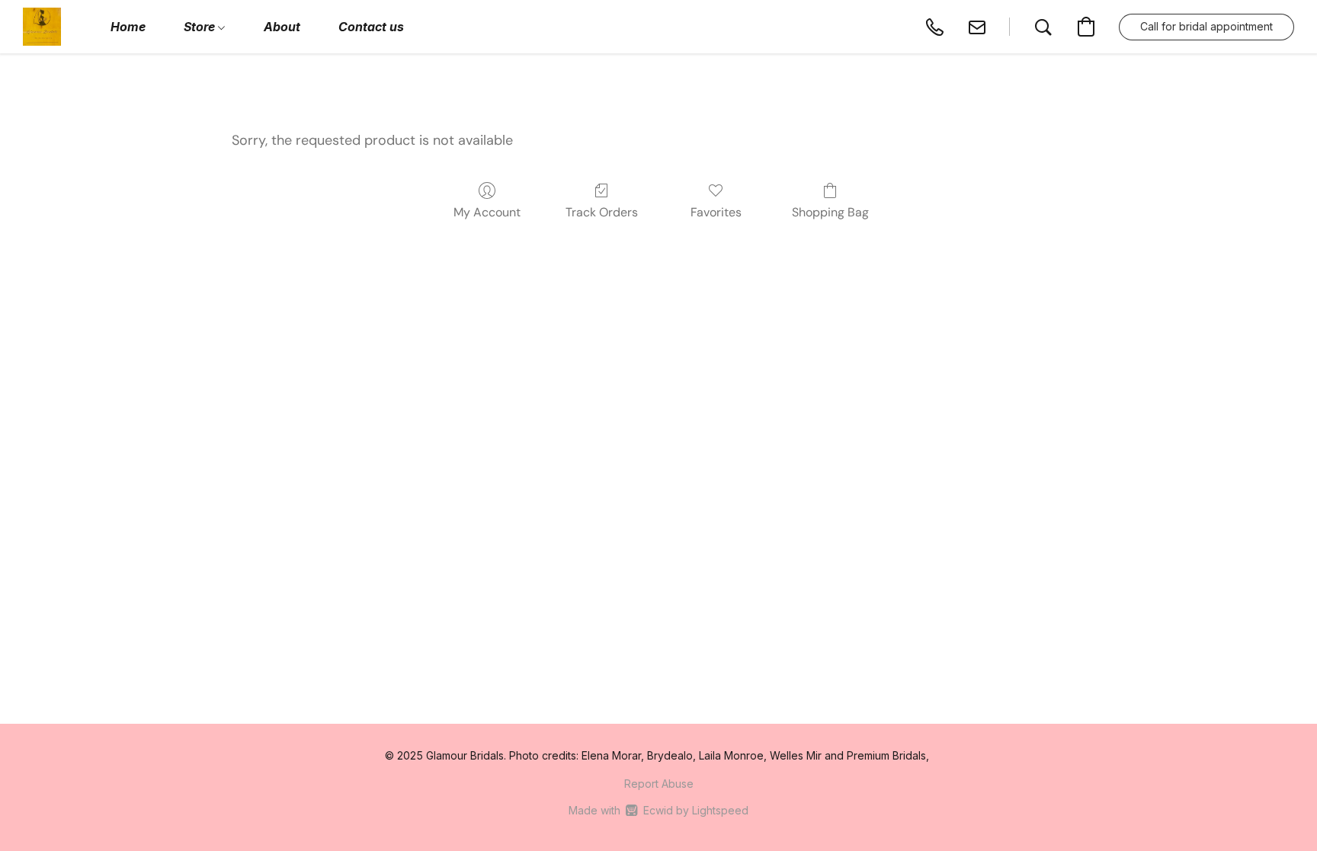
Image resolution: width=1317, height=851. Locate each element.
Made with (658, 810)
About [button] (282, 26)
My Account (487, 212)
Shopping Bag (830, 212)
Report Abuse (659, 783)
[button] (42, 27)
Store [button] (201, 26)
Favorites (716, 212)
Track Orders (602, 212)
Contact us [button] (371, 26)
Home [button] (128, 26)
